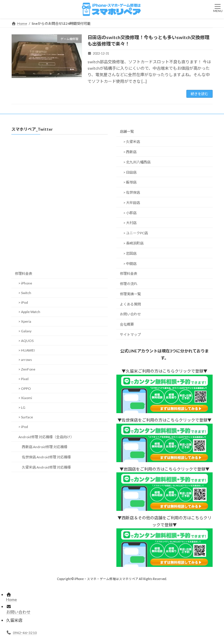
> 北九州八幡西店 (136, 162)
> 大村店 (129, 223)
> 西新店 (129, 152)
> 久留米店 (131, 141)
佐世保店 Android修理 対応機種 (46, 457)
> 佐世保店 (131, 192)
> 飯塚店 (129, 182)
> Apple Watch (29, 312)
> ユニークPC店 (135, 233)
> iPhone (25, 283)
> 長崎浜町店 (133, 243)
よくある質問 (130, 304)
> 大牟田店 (131, 202)
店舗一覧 (127, 132)
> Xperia (24, 321)
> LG (21, 407)
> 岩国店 (129, 253)
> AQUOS (26, 340)
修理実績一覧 (130, 294)
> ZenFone (26, 369)
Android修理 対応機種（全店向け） (46, 437)
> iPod (23, 302)
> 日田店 (129, 172)
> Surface (25, 417)
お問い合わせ (130, 314)
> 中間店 (129, 263)
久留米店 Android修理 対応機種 (46, 467)
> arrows (25, 359)
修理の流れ (128, 284)
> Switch (24, 293)
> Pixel (23, 379)
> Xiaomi (25, 398)
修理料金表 (23, 273)
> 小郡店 (129, 213)
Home (11, 599)
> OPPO (24, 388)
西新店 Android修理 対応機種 (44, 447)
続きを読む (199, 94)
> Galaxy (25, 331)
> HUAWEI (26, 350)
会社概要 (127, 324)
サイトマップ (130, 334)
